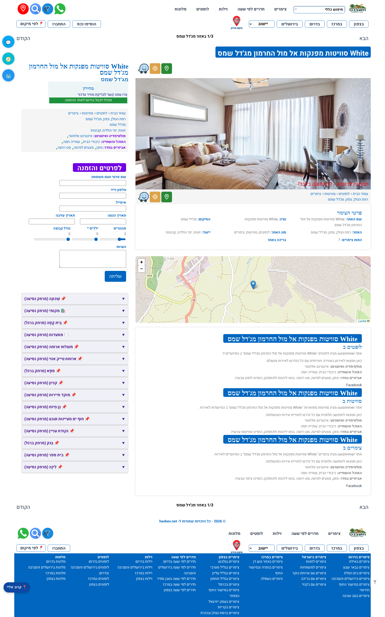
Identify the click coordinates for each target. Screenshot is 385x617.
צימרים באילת (359, 561)
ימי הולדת (110, 130)
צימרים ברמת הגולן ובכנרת (220, 613)
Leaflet (362, 321)
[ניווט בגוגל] (155, 68)
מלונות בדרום (56, 561)
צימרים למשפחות (313, 567)
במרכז (337, 24)
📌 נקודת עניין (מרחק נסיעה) (74, 431)
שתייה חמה (71, 141)
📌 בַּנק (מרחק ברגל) (74, 443)
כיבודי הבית (91, 141)
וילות (223, 9)
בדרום (314, 24)
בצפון (359, 24)
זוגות (122, 130)
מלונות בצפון (56, 578)
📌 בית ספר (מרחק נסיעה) (74, 455)
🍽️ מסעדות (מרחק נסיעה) (74, 335)
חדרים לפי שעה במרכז (179, 584)
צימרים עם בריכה (313, 578)
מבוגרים (120, 228)
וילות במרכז (143, 573)
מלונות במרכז (56, 573)
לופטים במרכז (98, 578)
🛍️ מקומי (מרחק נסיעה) (74, 311)
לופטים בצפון (99, 584)
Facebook (354, 385)
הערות (121, 247)
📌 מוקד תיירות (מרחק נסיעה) (74, 395)
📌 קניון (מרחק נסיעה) (74, 383)
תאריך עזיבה (65, 215)
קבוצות (96, 130)
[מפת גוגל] (166, 68)
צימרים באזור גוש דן (268, 561)
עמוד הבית (360, 194)
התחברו (59, 24)
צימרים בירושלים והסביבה (351, 578)
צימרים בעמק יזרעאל (224, 601)
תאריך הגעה (117, 215)
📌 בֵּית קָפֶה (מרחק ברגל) (74, 323)
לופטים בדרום (99, 561)
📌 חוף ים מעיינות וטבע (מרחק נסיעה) (74, 419)
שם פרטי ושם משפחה (108, 177)
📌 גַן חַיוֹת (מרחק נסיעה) (74, 407)
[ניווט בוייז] (143, 68)
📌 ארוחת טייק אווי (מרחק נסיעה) (74, 359)
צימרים (280, 9)
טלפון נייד (118, 190)
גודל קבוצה (61, 228)
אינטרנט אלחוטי (80, 136)
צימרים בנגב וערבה (356, 596)
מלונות (180, 9)
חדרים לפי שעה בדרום (179, 561)
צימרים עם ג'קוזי (314, 584)
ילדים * (92, 228)
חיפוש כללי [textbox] (334, 9)
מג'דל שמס (336, 199)
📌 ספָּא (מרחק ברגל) (74, 371)
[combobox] (319, 9)
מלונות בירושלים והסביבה (47, 567)
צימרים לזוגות (316, 561)
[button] (253, 285)
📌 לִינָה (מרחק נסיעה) (74, 467)
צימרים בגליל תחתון (224, 578)
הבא (364, 38)
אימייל (121, 202)
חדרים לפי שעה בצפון (180, 590)
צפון (349, 199)
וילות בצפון (144, 578)
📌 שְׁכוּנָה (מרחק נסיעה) (74, 299)
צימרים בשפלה (272, 578)
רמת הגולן (361, 199)
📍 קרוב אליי (17, 587)
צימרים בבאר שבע (356, 567)
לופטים (202, 9)
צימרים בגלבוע (228, 561)
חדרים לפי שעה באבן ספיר (176, 578)
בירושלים (289, 24)
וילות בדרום (143, 561)
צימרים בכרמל (228, 584)
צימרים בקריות (228, 607)
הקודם (23, 38)
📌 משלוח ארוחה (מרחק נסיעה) (74, 347)
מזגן (99, 147)
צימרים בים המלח (357, 573)
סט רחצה (64, 147)
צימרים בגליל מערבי (224, 567)
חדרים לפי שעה (251, 9)
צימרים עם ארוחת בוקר (309, 573)
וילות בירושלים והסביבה (134, 567)
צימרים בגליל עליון (225, 573)
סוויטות (330, 194)
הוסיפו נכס (86, 24)
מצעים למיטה (84, 147)
